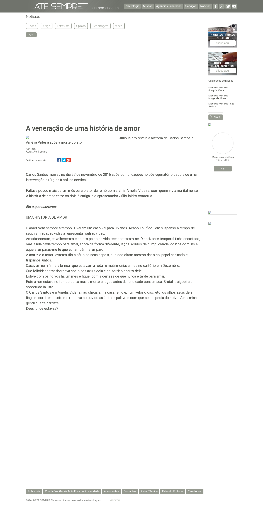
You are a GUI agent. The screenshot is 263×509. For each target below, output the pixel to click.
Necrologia (132, 6)
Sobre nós (34, 491)
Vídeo (119, 26)
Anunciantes (111, 491)
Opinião (81, 26)
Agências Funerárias (169, 6)
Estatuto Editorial (172, 491)
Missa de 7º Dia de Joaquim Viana (218, 89)
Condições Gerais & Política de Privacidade (72, 491)
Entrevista (63, 26)
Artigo (46, 26)
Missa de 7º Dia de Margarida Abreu (218, 97)
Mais (217, 117)
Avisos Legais (93, 500)
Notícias (205, 6)
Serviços (190, 6)
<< (31, 34)
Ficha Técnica (149, 491)
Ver (223, 169)
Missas (147, 6)
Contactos (130, 491)
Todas (32, 26)
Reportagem (100, 26)
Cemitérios (195, 491)
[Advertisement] (113, 77)
